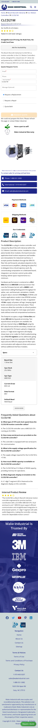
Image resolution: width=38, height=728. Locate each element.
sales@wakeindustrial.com (19, 191)
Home (3, 13)
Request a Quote (28, 724)
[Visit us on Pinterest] (25, 617)
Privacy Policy (19, 664)
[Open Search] (31, 7)
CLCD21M (15, 15)
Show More (19, 408)
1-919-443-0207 (5, 1)
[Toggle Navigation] (35, 7)
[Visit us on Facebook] (7, 617)
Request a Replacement (13, 95)
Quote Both (9, 106)
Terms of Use (19, 656)
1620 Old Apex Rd (19, 686)
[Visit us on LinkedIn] (31, 617)
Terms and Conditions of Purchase (19, 660)
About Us (19, 639)
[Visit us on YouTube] (19, 617)
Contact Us (19, 643)
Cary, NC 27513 (19, 690)
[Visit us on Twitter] (13, 617)
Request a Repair (11, 101)
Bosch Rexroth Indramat (16, 13)
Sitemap (19, 646)
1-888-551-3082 (16, 1)
